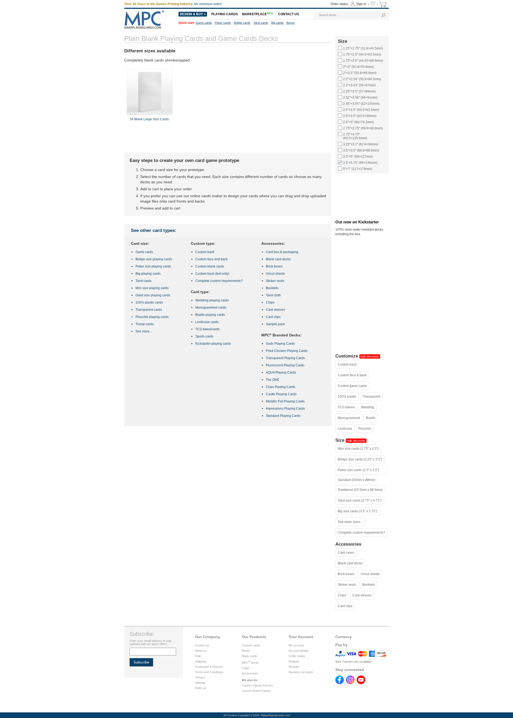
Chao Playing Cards (280, 387)
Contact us (202, 645)
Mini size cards (358, 449)
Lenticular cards (207, 322)
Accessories (250, 673)
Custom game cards (352, 386)
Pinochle (364, 428)
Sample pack (275, 324)
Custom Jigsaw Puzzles (257, 685)
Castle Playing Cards (281, 394)
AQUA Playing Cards (281, 372)
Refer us (200, 688)
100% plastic (347, 396)
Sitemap (200, 682)
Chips (342, 595)
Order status (297, 656)
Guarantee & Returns (209, 666)
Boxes (246, 650)
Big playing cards (148, 273)
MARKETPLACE (258, 14)
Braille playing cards (210, 315)
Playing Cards (224, 14)
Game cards (144, 252)
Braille (370, 418)
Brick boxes (346, 574)
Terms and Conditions (209, 672)
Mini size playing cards (152, 288)
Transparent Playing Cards (285, 358)
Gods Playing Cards (280, 344)
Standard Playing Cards (283, 416)
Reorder (294, 666)
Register (294, 661)
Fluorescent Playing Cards (285, 365)
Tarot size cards (360, 500)
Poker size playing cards (153, 266)
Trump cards (144, 324)
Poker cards (223, 22)
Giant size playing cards (152, 295)
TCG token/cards (207, 329)
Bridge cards (242, 22)
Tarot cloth (273, 295)
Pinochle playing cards (152, 317)
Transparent (371, 396)
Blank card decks (350, 563)
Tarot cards (143, 281)
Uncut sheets (370, 574)
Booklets (368, 585)
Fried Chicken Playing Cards (287, 351)
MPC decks (250, 662)
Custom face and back (211, 259)
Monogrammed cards (210, 307)
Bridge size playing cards (153, 259)
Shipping (200, 661)
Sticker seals (347, 585)
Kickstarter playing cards (213, 344)
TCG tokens (346, 407)
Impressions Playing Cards (285, 408)
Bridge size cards (360, 459)
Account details (298, 650)
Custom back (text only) (212, 273)
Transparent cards (148, 310)
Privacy (200, 677)
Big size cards (357, 511)
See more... (143, 331)
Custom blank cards (209, 266)
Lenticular (345, 428)
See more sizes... (350, 522)
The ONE (272, 380)
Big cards (277, 22)
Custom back (347, 364)
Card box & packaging (282, 252)
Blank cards (249, 656)
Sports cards (204, 336)
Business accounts (301, 672)
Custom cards (251, 645)
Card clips (345, 606)
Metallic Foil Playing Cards (285, 401)
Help (198, 656)
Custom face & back (352, 375)
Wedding (367, 407)
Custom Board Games (256, 690)
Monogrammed (349, 418)
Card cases (346, 552)
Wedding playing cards (212, 300)
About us (201, 650)
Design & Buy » (193, 14)
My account (296, 645)
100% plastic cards (149, 302)
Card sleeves (362, 595)
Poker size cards (358, 470)
